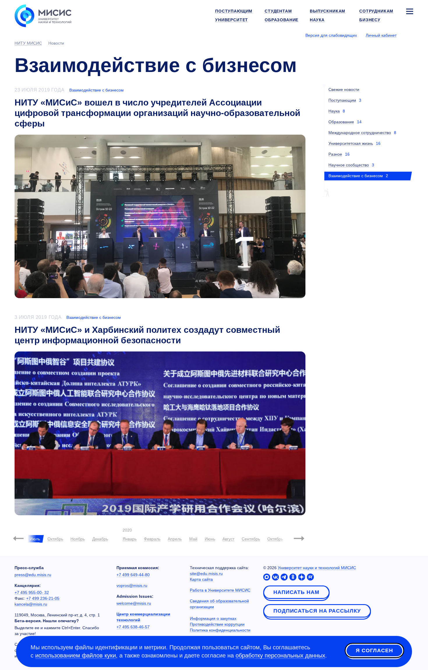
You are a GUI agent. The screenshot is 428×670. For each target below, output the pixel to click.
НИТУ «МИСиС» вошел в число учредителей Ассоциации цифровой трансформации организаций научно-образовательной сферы (157, 113)
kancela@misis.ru (31, 604)
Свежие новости (343, 89)
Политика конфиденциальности (220, 630)
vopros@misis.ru (131, 585)
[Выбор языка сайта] (409, 35)
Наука (334, 111)
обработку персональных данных (280, 655)
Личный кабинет (381, 35)
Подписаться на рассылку (317, 611)
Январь (130, 539)
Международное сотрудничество (359, 132)
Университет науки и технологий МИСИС (317, 567)
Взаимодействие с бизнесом (96, 90)
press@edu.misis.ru (33, 574)
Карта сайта (201, 579)
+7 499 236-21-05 (42, 598)
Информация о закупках (213, 618)
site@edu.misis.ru (206, 573)
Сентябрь (251, 539)
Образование (341, 121)
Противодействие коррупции (217, 624)
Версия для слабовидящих (331, 35)
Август (228, 539)
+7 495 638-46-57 (133, 627)
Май (193, 539)
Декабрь (100, 539)
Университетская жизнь (350, 143)
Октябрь (55, 539)
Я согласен (374, 650)
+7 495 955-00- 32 (32, 592)
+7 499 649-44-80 (133, 574)
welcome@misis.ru (133, 603)
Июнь (210, 539)
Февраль (152, 539)
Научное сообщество (348, 165)
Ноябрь (77, 539)
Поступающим (342, 100)
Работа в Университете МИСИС (220, 590)
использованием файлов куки (75, 655)
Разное (335, 154)
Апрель (175, 539)
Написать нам (296, 592)
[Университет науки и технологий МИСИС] (43, 15)
